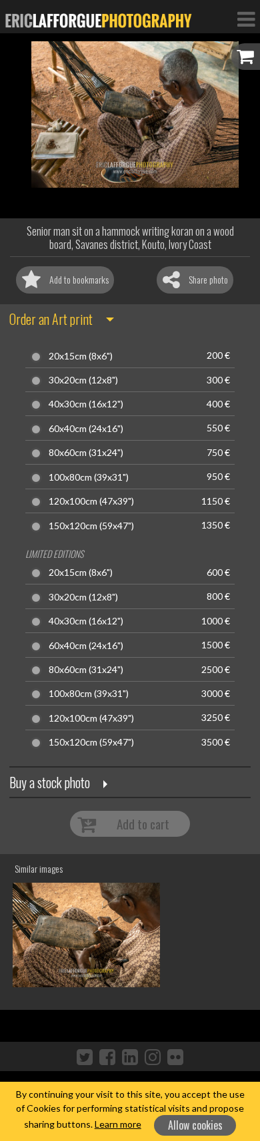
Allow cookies (195, 1125)
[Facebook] (107, 1056)
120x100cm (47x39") (91, 501)
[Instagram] (153, 1056)
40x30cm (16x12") (86, 404)
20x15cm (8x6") (81, 356)
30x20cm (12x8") (83, 380)
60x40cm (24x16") (86, 428)
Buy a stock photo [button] (49, 782)
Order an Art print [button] (51, 319)
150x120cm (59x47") (91, 526)
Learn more (118, 1124)
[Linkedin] (130, 1056)
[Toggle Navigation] (246, 19)
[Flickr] (175, 1056)
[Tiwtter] (85, 1056)
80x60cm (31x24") (86, 452)
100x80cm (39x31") (89, 477)
